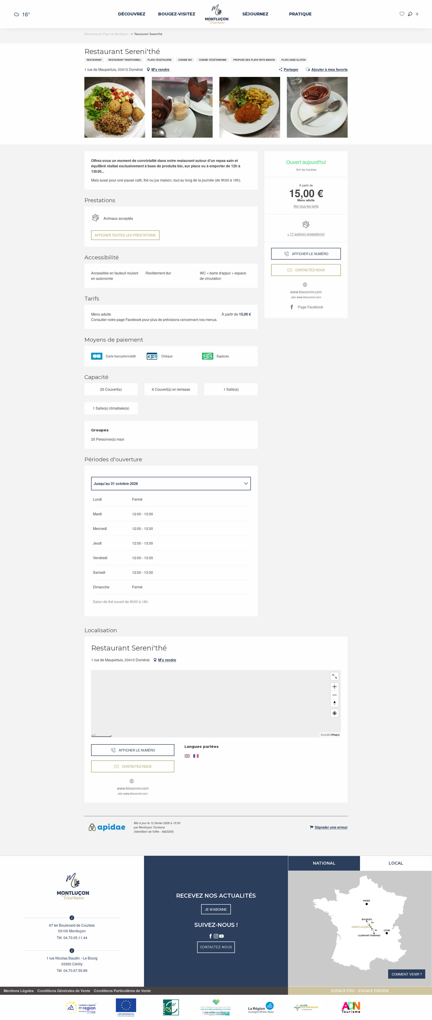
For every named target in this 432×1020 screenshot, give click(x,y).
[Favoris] (402, 14)
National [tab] (324, 863)
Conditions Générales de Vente (63, 991)
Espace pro (343, 991)
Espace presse (373, 991)
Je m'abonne (216, 909)
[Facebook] (210, 936)
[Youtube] (221, 936)
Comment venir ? (407, 974)
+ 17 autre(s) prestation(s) (306, 234)
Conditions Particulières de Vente (122, 991)
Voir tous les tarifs (306, 206)
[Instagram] (216, 936)
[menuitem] (131, 14)
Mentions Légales (19, 991)
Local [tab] (396, 863)
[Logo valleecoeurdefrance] (72, 886)
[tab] (166, 483)
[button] (410, 14)
